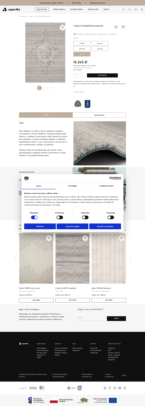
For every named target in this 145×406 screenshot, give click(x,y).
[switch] (60, 217)
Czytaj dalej (78, 91)
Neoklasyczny (91, 34)
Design (106, 9)
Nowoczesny (103, 34)
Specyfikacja (99, 115)
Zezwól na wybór (72, 226)
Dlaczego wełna (76, 9)
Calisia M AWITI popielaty (65, 288)
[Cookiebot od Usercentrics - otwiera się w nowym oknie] (111, 178)
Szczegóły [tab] (72, 186)
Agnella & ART (93, 9)
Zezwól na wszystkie (105, 226)
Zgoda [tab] (38, 186)
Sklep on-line (42, 9)
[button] (20, 52)
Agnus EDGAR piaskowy (101, 288)
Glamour (80, 34)
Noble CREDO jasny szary (29, 288)
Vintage (113, 34)
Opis (46, 115)
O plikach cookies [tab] (106, 186)
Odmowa (40, 226)
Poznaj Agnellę (59, 9)
